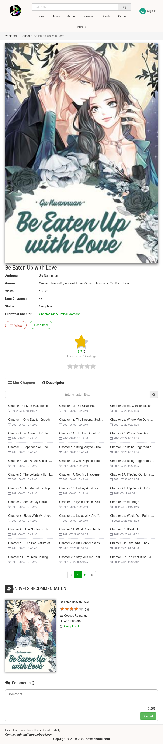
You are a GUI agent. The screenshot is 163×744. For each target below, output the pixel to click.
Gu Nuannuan (48, 275)
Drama (121, 16)
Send (146, 716)
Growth (89, 283)
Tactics (114, 283)
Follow (17, 325)
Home (41, 16)
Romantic (56, 283)
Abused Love (74, 283)
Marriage (102, 283)
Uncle (125, 283)
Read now (41, 325)
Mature (71, 16)
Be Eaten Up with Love (49, 36)
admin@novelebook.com (35, 734)
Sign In (151, 11)
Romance (88, 16)
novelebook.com (98, 739)
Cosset (25, 36)
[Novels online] (15, 10)
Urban (56, 16)
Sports (106, 16)
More (80, 26)
